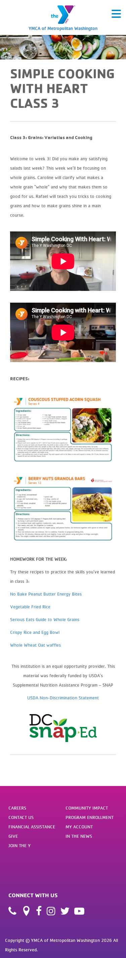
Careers (17, 808)
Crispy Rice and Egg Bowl (34, 632)
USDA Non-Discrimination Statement (63, 697)
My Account (79, 826)
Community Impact (87, 808)
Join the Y (19, 845)
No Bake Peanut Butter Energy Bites (46, 594)
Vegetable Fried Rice (30, 606)
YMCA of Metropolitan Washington (63, 28)
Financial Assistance (31, 826)
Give (13, 836)
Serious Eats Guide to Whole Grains (44, 619)
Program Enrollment (90, 817)
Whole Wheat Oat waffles (35, 645)
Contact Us (21, 817)
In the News (79, 836)
